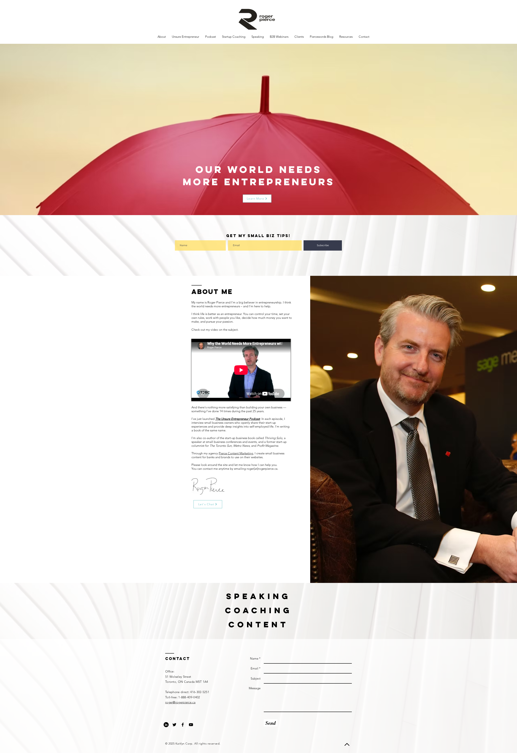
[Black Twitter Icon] (174, 724)
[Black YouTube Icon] (190, 724)
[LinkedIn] (166, 724)
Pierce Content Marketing (236, 453)
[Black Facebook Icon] (182, 724)
